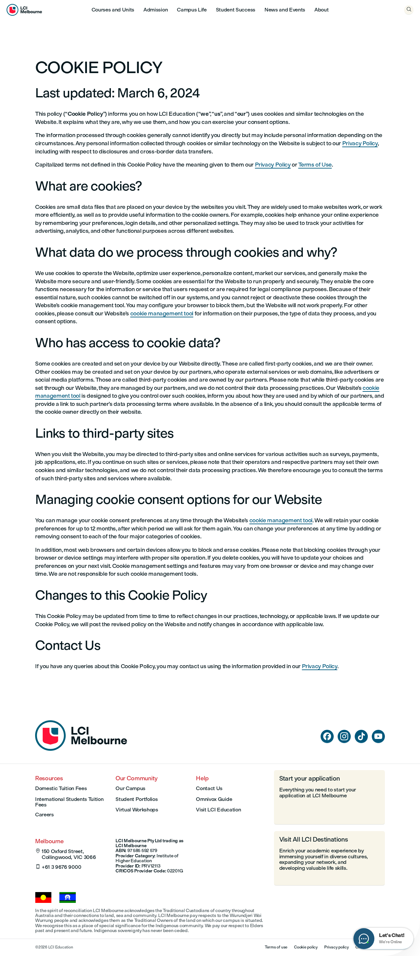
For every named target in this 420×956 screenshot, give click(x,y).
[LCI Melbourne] (24, 10)
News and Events (284, 10)
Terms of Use (315, 164)
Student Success (235, 10)
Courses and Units (113, 10)
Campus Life (191, 10)
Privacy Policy (360, 143)
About (321, 10)
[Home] (81, 749)
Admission (155, 10)
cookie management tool (161, 313)
